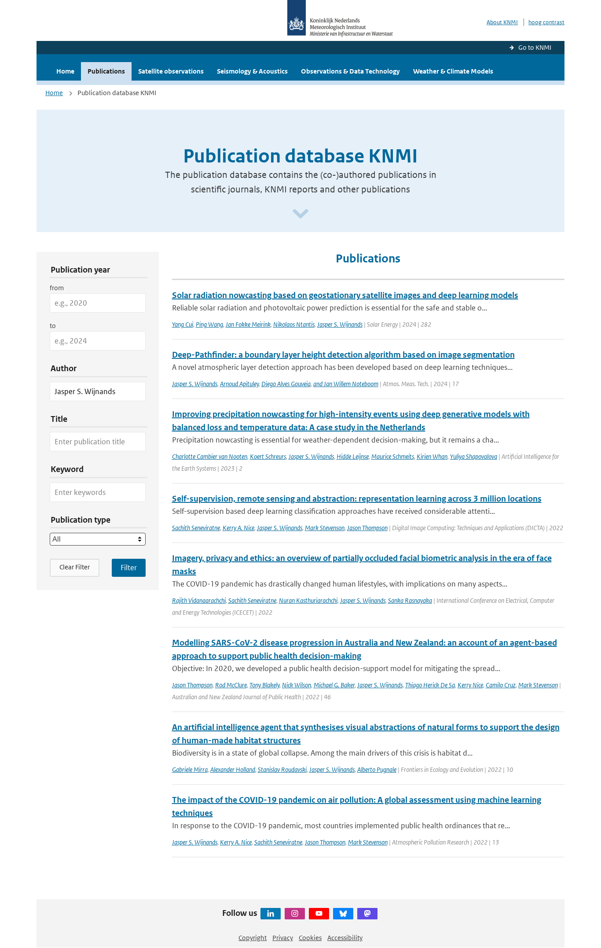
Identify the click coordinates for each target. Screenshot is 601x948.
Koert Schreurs (268, 456)
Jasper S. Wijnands (340, 324)
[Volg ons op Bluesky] (343, 913)
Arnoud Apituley (239, 384)
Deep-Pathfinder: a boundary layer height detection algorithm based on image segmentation (343, 355)
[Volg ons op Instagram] (295, 913)
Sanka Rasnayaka (410, 600)
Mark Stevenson (324, 528)
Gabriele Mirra (190, 769)
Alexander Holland (232, 769)
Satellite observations (171, 71)
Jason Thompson (367, 528)
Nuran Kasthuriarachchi (308, 600)
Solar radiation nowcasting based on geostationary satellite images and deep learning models (345, 295)
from (57, 288)
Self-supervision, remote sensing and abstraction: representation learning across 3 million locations (357, 499)
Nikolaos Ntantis (294, 324)
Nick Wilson (296, 685)
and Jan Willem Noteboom (345, 384)
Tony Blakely (264, 685)
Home (65, 71)
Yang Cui (182, 324)
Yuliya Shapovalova (473, 456)
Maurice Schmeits (392, 456)
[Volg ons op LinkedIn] (270, 913)
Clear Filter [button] (74, 567)
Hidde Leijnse (353, 456)
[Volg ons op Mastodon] (367, 913)
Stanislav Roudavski (282, 769)
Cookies (310, 937)
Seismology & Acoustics (252, 71)
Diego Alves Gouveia (286, 384)
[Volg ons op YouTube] (319, 913)
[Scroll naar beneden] (300, 214)
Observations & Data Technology (350, 71)
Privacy (282, 937)
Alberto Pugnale (376, 769)
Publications (106, 71)
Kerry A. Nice (238, 528)
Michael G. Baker (334, 685)
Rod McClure (231, 685)
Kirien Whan (432, 456)
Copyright (252, 937)
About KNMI (502, 22)
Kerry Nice (470, 685)
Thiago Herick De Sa (430, 685)
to (53, 325)
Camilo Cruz (501, 685)
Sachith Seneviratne (196, 528)
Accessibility (345, 937)
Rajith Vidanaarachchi (199, 600)
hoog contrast (546, 22)
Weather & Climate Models (453, 71)
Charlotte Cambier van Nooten (209, 456)
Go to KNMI (534, 47)
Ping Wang (209, 324)
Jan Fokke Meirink (248, 324)
